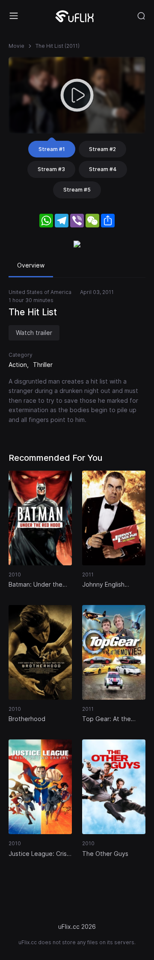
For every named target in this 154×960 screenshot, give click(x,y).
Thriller (43, 364)
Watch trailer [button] (34, 332)
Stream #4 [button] (103, 169)
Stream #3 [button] (51, 169)
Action (18, 364)
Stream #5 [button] (77, 189)
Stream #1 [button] (51, 149)
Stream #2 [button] (102, 149)
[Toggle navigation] (14, 15)
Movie (16, 46)
